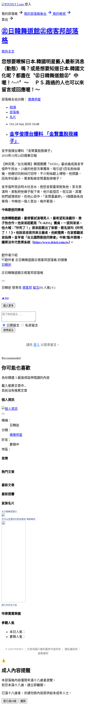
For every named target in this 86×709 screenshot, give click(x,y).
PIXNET (18, 649)
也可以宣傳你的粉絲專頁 (14, 519)
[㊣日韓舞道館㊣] (3, 515)
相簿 (13, 107)
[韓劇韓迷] (14, 601)
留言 (36, 287)
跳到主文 (8, 51)
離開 (23, 701)
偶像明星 (34, 99)
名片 (13, 117)
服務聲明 (43, 653)
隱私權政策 (71, 649)
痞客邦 (27, 287)
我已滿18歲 (9, 701)
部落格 (14, 112)
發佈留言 (8, 330)
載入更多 (8, 305)
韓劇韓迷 (31, 519)
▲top (5, 298)
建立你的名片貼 (9, 605)
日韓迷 (6, 264)
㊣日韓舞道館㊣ (9, 511)
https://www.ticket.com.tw (51, 242)
